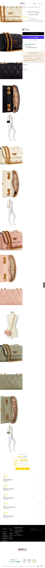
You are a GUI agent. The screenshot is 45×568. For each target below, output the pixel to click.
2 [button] (21, 521)
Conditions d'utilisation (4, 541)
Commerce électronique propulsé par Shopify (16, 566)
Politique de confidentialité (5, 538)
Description (24, 64)
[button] (24, 17)
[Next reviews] (43, 46)
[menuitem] (39, 7)
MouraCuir (6, 566)
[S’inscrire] (41, 529)
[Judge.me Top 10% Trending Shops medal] (34, 561)
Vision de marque (11, 538)
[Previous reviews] (23, 46)
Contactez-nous (11, 536)
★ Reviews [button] (44, 285)
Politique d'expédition (4, 533)
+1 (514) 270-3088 (17, 534)
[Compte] (39, 3)
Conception (24, 69)
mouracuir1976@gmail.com (19, 535)
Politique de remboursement (5, 536)
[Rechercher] (2, 3)
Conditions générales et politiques (30, 566)
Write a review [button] (22, 468)
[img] (5, 476)
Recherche (4, 531)
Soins (23, 67)
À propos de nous (11, 533)
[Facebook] (38, 566)
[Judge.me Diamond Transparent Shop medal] (24, 561)
